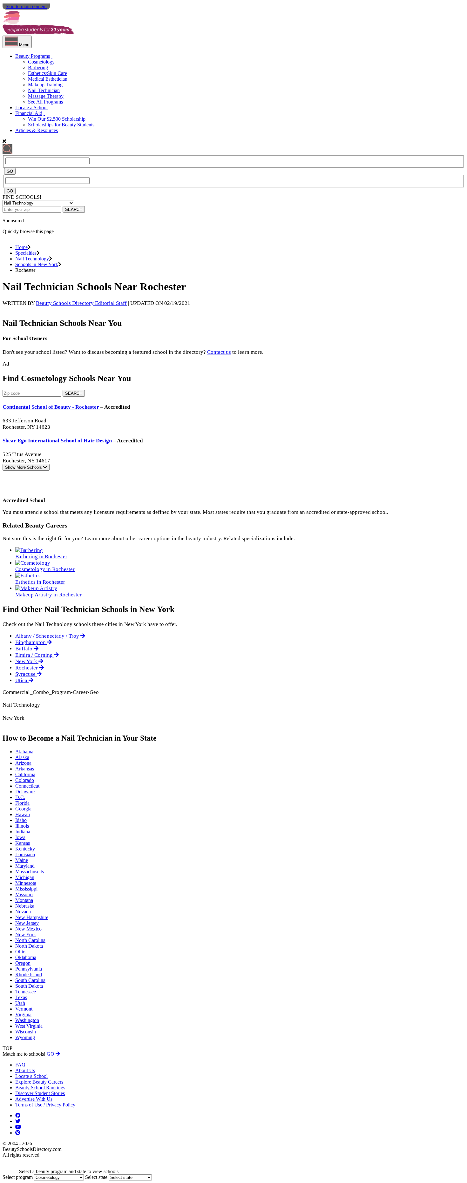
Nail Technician (44, 90)
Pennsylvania (28, 968)
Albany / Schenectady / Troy (47, 636)
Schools (24, 467)
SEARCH (73, 209)
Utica (22, 680)
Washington (27, 1020)
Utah (20, 1003)
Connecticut (27, 786)
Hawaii (22, 814)
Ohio (20, 951)
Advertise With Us (33, 1099)
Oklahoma (25, 957)
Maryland (25, 866)
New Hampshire (31, 917)
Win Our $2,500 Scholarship (56, 119)
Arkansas (24, 768)
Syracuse (26, 674)
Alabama (24, 751)
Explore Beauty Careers (39, 1082)
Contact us (219, 352)
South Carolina (30, 980)
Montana (24, 900)
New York (26, 661)
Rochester (27, 668)
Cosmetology (41, 61)
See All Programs (45, 101)
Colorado (24, 780)
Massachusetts (29, 871)
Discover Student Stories (40, 1093)
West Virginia (29, 1026)
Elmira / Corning (34, 655)
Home (21, 247)
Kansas (22, 843)
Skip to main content (26, 6)
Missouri (24, 894)
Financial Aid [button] (28, 113)
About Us (25, 1070)
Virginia (23, 1014)
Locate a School (31, 107)
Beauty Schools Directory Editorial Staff (81, 303)
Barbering (38, 67)
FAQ (20, 1064)
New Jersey (27, 923)
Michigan (24, 877)
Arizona (23, 763)
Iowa (20, 837)
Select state (96, 1177)
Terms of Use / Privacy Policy (45, 1104)
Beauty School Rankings (40, 1087)
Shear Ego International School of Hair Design (58, 441)
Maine (21, 860)
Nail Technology (32, 258)
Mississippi (26, 888)
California (25, 774)
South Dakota (29, 986)
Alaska (22, 757)
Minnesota (25, 883)
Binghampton (31, 642)
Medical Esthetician (47, 79)
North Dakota (29, 946)
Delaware (25, 791)
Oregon (22, 963)
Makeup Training (45, 84)
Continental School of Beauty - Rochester (51, 407)
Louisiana (25, 854)
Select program (18, 1177)
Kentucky (25, 848)
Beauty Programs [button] (32, 56)
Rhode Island (28, 974)
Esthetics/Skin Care (47, 73)
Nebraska (24, 906)
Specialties (26, 253)
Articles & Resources (36, 130)
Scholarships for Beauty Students (61, 124)
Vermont (23, 1009)
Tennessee (25, 991)
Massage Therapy (46, 96)
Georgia (23, 808)
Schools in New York (36, 264)
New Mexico (28, 928)
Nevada (23, 911)
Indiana (22, 831)
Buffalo (24, 649)
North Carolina (30, 940)
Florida (22, 803)
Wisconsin (25, 1031)
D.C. (20, 797)
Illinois (22, 826)
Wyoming (25, 1037)
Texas (21, 997)
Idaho (21, 820)
